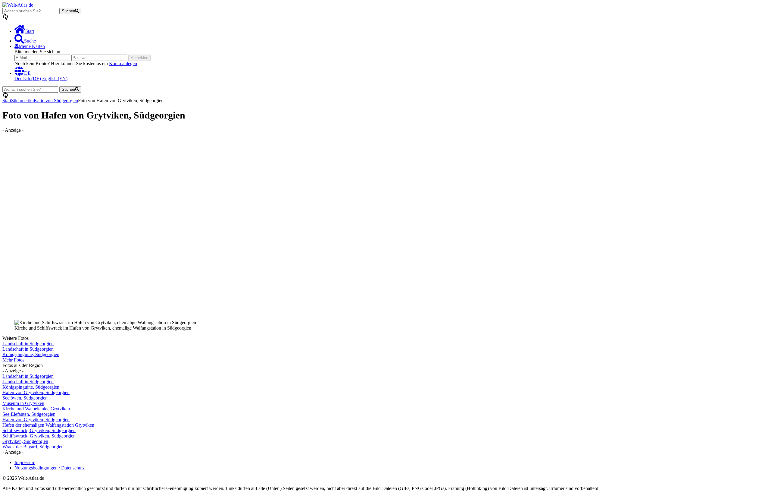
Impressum (24, 462)
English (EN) (54, 78)
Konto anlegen (123, 63)
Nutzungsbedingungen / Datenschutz (49, 467)
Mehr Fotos (13, 359)
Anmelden (139, 57)
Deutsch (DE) (27, 78)
